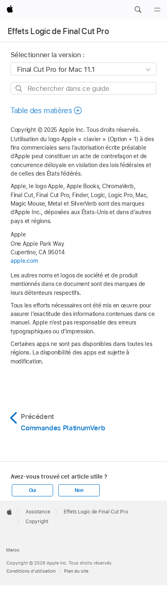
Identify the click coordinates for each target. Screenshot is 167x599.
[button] (138, 9)
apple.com (24, 261)
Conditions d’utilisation (31, 571)
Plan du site (76, 571)
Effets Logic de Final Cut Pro (58, 31)
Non (79, 490)
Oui (32, 490)
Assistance (38, 512)
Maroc (12, 550)
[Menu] (157, 9)
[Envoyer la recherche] (19, 88)
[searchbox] (84, 88)
